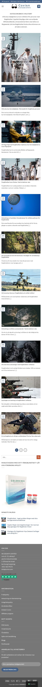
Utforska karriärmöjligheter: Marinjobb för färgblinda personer (20, 109)
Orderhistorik (6, 629)
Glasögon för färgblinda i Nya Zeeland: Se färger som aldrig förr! (23, 532)
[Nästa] (25, 450)
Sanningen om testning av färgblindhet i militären (16, 400)
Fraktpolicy (5, 594)
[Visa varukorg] (38, 6)
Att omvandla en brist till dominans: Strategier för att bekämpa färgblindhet (20, 256)
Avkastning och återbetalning (11, 598)
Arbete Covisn (6, 610)
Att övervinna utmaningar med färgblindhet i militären (17, 364)
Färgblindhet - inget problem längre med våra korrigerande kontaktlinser (22, 519)
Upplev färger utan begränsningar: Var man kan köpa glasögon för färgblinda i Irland (23, 526)
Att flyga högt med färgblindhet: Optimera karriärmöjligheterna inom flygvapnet (20, 145)
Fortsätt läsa (21, 78)
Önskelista (5, 632)
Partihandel (5, 644)
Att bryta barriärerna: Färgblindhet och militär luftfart (17, 293)
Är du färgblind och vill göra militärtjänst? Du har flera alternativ (21, 436)
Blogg (3, 640)
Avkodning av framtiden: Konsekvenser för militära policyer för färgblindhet (20, 219)
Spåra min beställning (8, 636)
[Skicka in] (39, 457)
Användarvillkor (6, 606)
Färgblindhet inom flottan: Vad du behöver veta (21, 63)
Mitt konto (5, 625)
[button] (2, 6)
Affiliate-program (7, 613)
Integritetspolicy (7, 602)
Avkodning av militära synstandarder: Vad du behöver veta (19, 329)
